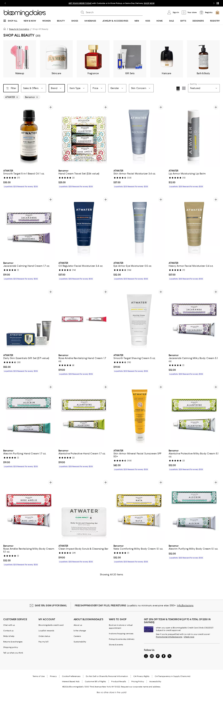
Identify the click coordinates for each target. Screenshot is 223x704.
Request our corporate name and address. (141, 687)
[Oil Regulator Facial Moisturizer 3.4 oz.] (84, 228)
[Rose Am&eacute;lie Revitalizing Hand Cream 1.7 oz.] (84, 320)
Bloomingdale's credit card (51, 625)
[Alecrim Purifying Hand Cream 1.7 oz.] (29, 415)
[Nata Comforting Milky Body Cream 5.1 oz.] (139, 510)
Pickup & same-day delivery (122, 639)
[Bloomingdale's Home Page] (24, 13)
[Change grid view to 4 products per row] (178, 89)
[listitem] (111, 3)
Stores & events (116, 645)
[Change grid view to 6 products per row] (183, 88)
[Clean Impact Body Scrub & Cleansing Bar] (84, 510)
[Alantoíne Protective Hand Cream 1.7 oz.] (84, 415)
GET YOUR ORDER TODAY (80, 3)
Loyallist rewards (46, 630)
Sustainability (80, 642)
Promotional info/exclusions (169, 637)
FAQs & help (8, 636)
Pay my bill (43, 642)
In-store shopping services (121, 633)
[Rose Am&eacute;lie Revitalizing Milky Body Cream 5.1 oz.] (29, 510)
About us (78, 625)
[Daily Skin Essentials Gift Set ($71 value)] (29, 320)
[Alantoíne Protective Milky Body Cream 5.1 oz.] (194, 415)
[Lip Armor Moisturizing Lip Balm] (194, 135)
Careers (77, 636)
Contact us (8, 630)
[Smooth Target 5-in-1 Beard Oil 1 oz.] (29, 135)
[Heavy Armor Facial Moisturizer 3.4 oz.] (194, 228)
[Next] (50, 135)
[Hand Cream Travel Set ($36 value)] (84, 135)
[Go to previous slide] (5, 3)
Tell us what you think (13, 653)
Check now (189, 637)
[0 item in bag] (217, 12)
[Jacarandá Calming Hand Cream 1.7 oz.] (29, 228)
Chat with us (9, 625)
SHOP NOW (149, 3)
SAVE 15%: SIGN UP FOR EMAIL (51, 605)
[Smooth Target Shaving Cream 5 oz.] (139, 320)
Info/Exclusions (185, 605)
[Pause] (218, 3)
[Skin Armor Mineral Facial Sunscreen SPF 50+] (139, 415)
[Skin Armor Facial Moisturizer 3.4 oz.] (139, 135)
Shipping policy (10, 647)
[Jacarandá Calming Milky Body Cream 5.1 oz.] (194, 320)
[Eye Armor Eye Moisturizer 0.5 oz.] (139, 228)
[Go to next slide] (214, 3)
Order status (44, 636)
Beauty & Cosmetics (19, 29)
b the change (80, 630)
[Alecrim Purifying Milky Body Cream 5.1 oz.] (194, 510)
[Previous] (7, 135)
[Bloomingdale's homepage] (5, 29)
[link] (29, 178)
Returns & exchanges (13, 642)
